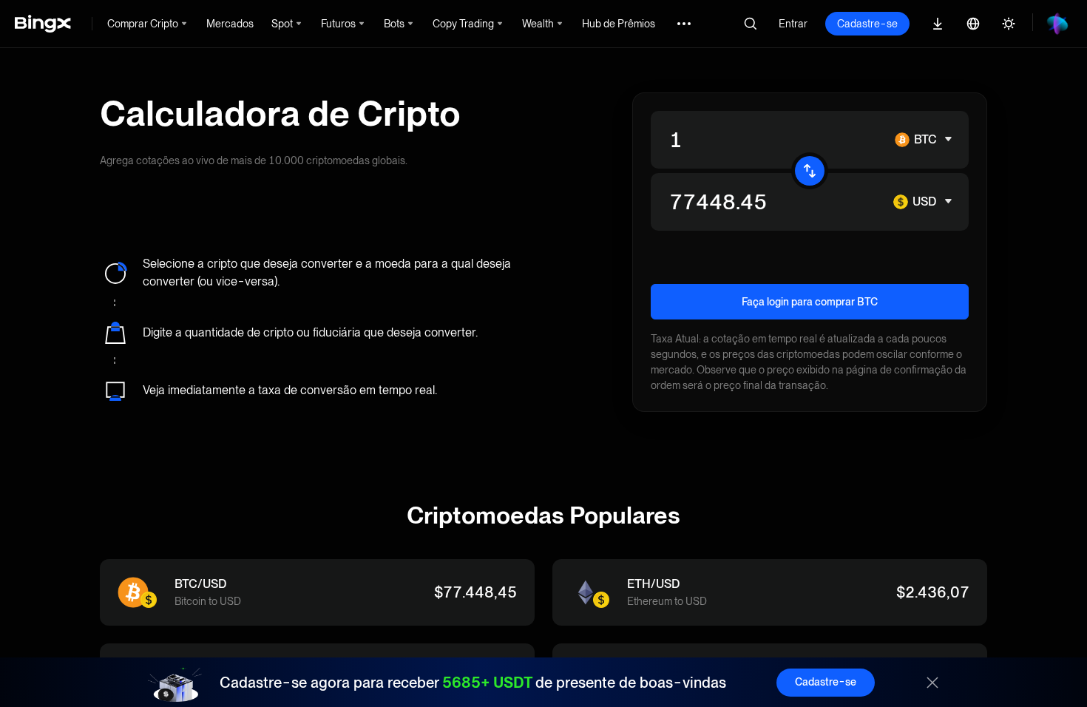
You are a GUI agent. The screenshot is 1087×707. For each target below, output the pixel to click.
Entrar (793, 24)
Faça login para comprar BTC (810, 302)
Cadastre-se (867, 24)
